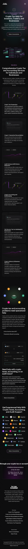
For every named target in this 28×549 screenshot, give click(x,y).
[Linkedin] (18, 505)
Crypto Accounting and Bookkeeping (10, 195)
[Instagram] (14, 505)
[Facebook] (6, 505)
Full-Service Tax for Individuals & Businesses (13, 230)
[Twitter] (10, 505)
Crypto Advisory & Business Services (12, 262)
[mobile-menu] (25, 4)
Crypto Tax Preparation (10, 104)
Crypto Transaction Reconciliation (13, 135)
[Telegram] (21, 505)
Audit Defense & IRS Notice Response (12, 164)
